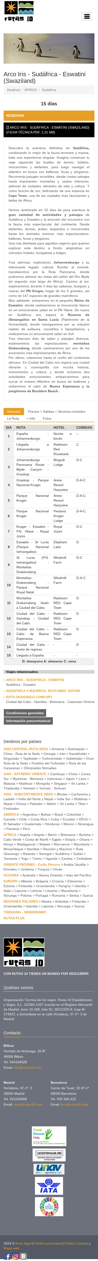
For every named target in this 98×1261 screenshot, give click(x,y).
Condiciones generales (25, 713)
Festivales (11, 808)
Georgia (50, 754)
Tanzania (10, 858)
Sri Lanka (78, 783)
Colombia (74, 814)
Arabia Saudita (75, 864)
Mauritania (82, 844)
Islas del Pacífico (78, 875)
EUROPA (10, 881)
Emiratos (10, 869)
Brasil (58, 814)
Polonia (26, 895)
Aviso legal (23, 1243)
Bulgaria (42, 881)
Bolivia (46, 814)
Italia (7, 891)
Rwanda (29, 854)
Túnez (37, 858)
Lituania (51, 891)
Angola (39, 835)
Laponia (21, 891)
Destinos (13, 90)
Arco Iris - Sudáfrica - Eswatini (35, 680)
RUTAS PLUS (14, 918)
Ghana (84, 839)
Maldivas (25, 783)
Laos (82, 779)
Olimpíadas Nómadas (40, 768)
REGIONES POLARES (21, 901)
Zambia (67, 858)
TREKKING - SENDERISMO (25, 912)
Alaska (46, 901)
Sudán (78, 854)
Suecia (88, 895)
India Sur (63, 799)
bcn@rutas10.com (74, 1104)
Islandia (80, 886)
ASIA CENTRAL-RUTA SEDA (26, 749)
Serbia (74, 895)
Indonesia (54, 779)
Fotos (47, 418)
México (69, 824)
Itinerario (13, 411)
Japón (70, 779)
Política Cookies (76, 1243)
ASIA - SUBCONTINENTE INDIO (28, 794)
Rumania (58, 895)
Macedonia (69, 891)
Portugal (41, 895)
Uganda (51, 858)
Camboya (57, 774)
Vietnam (29, 788)
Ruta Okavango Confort (29, 697)
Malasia (9, 783)
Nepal (8, 804)
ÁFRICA (30, 90)
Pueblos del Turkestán (48, 763)
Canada (9, 819)
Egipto (56, 839)
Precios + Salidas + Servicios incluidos (56, 411)
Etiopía (70, 839)
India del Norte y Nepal (36, 799)
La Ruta (13, 418)
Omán (57, 869)
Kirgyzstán (11, 758)
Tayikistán (30, 758)
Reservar (15, 115)
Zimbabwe (84, 858)
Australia (28, 875)
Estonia (9, 886)
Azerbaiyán (76, 749)
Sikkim (51, 804)
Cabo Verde (12, 839)
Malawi (44, 844)
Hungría (65, 886)
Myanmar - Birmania (28, 779)
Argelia (25, 835)
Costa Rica (39, 819)
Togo (24, 858)
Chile (23, 819)
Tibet (81, 804)
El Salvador (12, 824)
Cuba (55, 819)
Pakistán (36, 804)
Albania (26, 881)
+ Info (31, 418)
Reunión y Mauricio (57, 849)
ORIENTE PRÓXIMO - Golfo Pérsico (32, 864)
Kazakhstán (78, 754)
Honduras (52, 824)
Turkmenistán (52, 758)
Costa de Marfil (36, 839)
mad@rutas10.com (28, 1104)
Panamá (12, 829)
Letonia (36, 891)
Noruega (10, 895)
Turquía (43, 869)
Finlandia (25, 886)
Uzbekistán (74, 758)
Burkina (85, 835)
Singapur (60, 783)
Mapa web (11, 1248)
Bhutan (62, 794)
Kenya (8, 844)
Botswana (68, 835)
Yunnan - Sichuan (52, 788)
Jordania (27, 869)
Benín (52, 835)
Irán (62, 754)
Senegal (45, 854)
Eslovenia (75, 881)
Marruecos (62, 844)
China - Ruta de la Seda (22, 754)
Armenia (58, 749)
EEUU (83, 819)
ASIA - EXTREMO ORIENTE (25, 774)
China (73, 774)
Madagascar (26, 844)
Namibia (33, 849)
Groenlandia (45, 886)
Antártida (62, 901)
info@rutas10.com (27, 1067)
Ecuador (69, 819)
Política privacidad (48, 1243)
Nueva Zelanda (50, 875)
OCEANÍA (11, 875)
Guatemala (32, 824)
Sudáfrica (49, 90)
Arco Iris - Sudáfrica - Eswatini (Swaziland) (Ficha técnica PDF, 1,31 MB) (47, 130)
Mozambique (13, 849)
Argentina (30, 814)
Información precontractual (28, 721)
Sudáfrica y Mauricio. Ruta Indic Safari (43, 691)
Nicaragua (85, 824)
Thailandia (11, 788)
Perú (26, 829)
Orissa (21, 804)
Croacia (58, 881)
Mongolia (43, 783)
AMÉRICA (11, 814)
